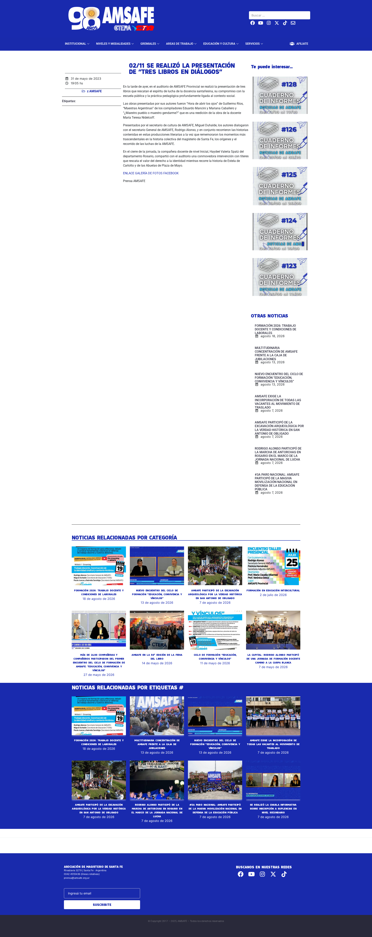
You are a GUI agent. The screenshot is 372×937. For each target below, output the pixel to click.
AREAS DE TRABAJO (179, 43)
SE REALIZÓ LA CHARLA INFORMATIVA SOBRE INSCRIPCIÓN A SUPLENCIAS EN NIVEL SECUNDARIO (273, 808)
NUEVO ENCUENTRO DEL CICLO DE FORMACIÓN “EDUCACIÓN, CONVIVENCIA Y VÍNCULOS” (157, 594)
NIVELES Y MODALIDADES (113, 43)
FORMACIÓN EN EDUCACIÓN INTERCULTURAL (273, 590)
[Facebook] (252, 23)
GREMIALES (148, 43)
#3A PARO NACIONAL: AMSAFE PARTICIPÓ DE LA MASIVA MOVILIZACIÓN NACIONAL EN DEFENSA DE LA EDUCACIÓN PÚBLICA (215, 808)
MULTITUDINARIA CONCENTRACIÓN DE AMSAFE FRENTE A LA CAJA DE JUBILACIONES (156, 744)
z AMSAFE (94, 91)
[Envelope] (293, 23)
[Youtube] (260, 23)
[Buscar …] (279, 15)
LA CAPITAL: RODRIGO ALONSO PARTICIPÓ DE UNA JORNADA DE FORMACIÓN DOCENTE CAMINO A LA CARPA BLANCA (273, 658)
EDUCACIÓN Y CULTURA (219, 43)
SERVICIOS (252, 43)
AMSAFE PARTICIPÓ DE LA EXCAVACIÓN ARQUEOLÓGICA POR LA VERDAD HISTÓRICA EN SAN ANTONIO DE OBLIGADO (215, 594)
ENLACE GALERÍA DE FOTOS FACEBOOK (151, 173)
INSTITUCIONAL (75, 43)
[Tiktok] (284, 23)
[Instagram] (268, 23)
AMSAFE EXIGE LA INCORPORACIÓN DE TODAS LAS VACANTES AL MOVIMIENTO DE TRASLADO (273, 744)
